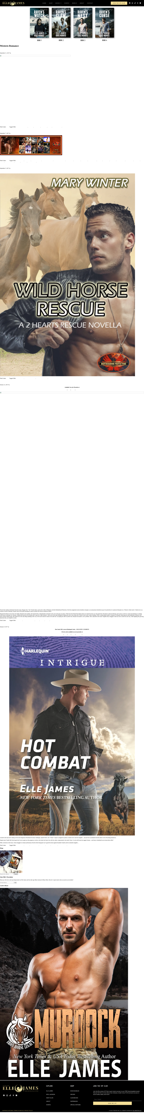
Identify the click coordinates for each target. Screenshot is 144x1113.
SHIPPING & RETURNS (7, 1110)
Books (58, 3)
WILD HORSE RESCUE (9, 165)
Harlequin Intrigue (34, 845)
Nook (69, 634)
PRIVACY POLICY (29, 1110)
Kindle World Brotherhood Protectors (15, 130)
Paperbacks (74, 1101)
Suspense (47, 620)
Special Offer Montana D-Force (12, 50)
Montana (50, 127)
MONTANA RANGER (8, 382)
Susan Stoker (24, 162)
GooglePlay (78, 389)
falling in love (37, 127)
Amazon (72, 119)
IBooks (73, 389)
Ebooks (72, 1094)
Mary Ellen (49, 1098)
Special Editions (75, 1105)
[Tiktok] (135, 3)
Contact (90, 3)
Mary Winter (137, 160)
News (7, 127)
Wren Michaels (40, 162)
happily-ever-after (92, 160)
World (74, 3)
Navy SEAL (42, 845)
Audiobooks (74, 1098)
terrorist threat (54, 845)
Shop (51, 3)
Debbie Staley (77, 160)
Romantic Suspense (57, 127)
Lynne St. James (129, 160)
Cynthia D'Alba (69, 160)
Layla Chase (113, 160)
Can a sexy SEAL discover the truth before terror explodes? (23, 624)
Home (44, 3)
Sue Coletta (17, 162)
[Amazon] (137, 3)
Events (66, 3)
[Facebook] (129, 3)
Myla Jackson (50, 1094)
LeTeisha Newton (121, 160)
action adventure (20, 160)
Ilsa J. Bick (99, 160)
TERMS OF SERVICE (19, 1110)
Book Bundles (74, 1091)
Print (83, 634)
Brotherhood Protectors (47, 160)
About (82, 3)
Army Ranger (19, 620)
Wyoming (69, 845)
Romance (42, 620)
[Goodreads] (140, 3)
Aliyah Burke (27, 160)
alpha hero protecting (36, 160)
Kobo (69, 389)
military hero (44, 127)
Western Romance (66, 127)
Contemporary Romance (22, 127)
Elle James (30, 127)
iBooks (73, 634)
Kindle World (106, 160)
